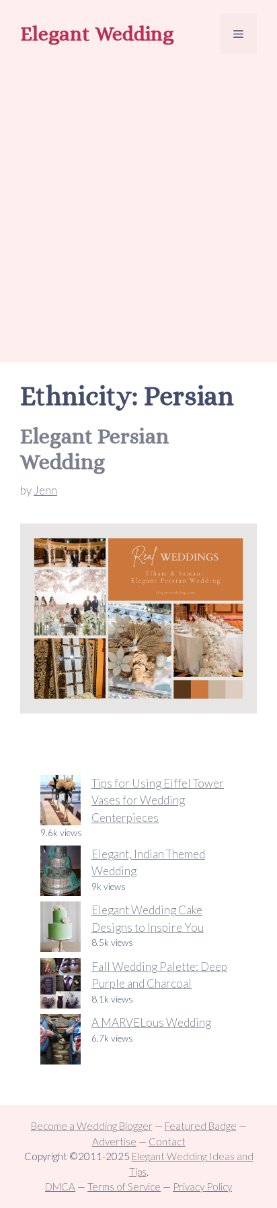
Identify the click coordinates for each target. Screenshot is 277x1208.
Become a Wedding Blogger (92, 1126)
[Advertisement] (138, 210)
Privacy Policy (202, 1186)
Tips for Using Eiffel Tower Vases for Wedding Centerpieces (157, 800)
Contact (167, 1141)
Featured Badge (201, 1126)
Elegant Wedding (96, 33)
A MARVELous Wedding (151, 1022)
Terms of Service (124, 1186)
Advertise (114, 1141)
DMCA (60, 1186)
